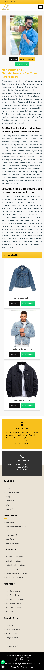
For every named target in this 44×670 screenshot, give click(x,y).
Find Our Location (22, 443)
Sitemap (9, 505)
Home (8, 488)
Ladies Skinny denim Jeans (16, 573)
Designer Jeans (12, 638)
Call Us (14, 59)
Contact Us (22, 470)
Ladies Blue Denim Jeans (16, 565)
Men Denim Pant (12, 543)
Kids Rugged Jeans (13, 603)
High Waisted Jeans (13, 646)
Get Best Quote (28, 59)
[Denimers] (5, 7)
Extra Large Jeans (13, 629)
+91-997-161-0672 (10, 2)
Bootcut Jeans (11, 633)
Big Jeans (9, 625)
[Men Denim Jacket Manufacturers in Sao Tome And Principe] (22, 277)
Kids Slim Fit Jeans (13, 608)
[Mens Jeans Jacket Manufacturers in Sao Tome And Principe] (22, 379)
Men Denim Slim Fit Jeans (16, 527)
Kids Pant (9, 612)
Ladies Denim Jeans (14, 561)
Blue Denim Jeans (13, 531)
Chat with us (23, 64)
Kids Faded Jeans (12, 595)
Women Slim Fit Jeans (14, 578)
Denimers (17, 655)
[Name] (40, 7)
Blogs (8, 497)
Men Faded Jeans (12, 539)
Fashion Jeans (11, 642)
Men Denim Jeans (13, 522)
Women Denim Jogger (15, 569)
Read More (15, 303)
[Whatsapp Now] (3, 662)
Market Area (10, 509)
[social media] (16, 659)
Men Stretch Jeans (13, 535)
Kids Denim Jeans (13, 591)
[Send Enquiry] (22, 35)
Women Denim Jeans (14, 557)
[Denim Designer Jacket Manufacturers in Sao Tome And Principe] (22, 328)
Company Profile (12, 492)
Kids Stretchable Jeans (15, 599)
